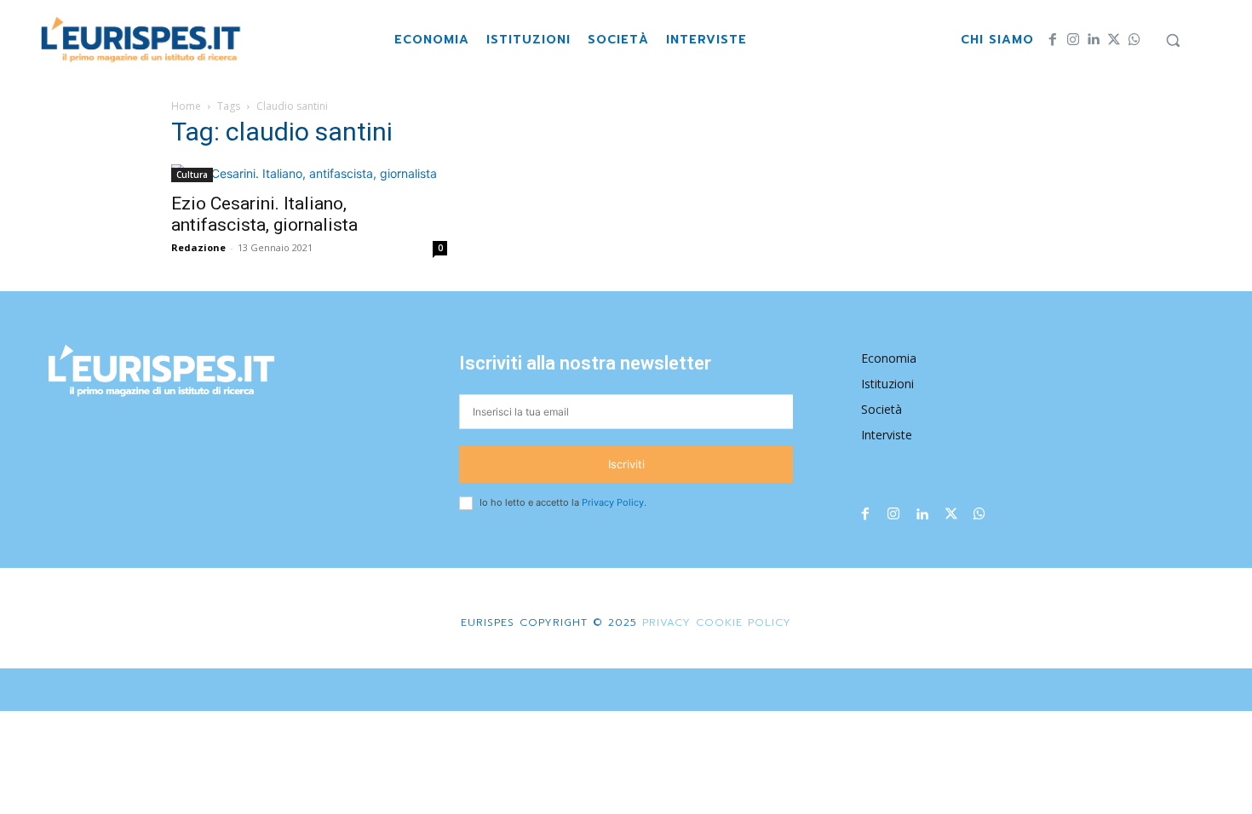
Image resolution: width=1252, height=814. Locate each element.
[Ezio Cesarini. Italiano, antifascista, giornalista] (309, 173)
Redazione (198, 247)
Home (186, 106)
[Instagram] (1073, 40)
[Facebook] (1052, 40)
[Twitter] (1114, 40)
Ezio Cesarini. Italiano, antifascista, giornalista (264, 214)
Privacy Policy (613, 502)
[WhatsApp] (1134, 40)
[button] (1172, 40)
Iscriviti (626, 464)
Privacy (664, 622)
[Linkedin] (1093, 40)
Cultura (192, 175)
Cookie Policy (743, 622)
